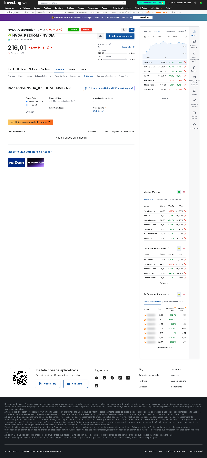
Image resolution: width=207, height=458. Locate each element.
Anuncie (175, 375)
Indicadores (75, 76)
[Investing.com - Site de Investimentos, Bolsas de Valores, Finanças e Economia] (16, 3)
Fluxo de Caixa (61, 76)
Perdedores (175, 199)
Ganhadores (162, 199)
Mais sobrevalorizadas (173, 302)
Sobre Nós (176, 369)
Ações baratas (175, 12)
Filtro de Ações (141, 8)
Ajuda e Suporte (178, 381)
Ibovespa (148, 62)
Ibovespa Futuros (151, 67)
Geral (11, 69)
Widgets (143, 386)
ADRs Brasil (82, 12)
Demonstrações (25, 76)
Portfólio (143, 381)
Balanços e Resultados (106, 76)
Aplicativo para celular (149, 375)
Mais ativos (148, 199)
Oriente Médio (124, 12)
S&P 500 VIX (149, 80)
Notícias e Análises (39, 69)
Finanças (11, 76)
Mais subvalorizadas (152, 302)
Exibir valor (126, 47)
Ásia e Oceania (137, 12)
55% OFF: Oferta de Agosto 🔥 (151, 3)
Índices (157, 31)
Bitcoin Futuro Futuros (153, 85)
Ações (9, 12)
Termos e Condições (153, 451)
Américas (104, 12)
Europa (113, 12)
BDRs (91, 12)
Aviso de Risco (196, 451)
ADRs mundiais (69, 12)
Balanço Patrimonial (43, 76)
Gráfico (21, 69)
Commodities (169, 31)
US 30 (146, 76)
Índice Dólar (149, 89)
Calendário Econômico (122, 8)
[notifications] (195, 2)
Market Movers (152, 192)
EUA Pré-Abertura (54, 12)
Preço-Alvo (123, 76)
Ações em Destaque (155, 248)
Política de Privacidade (175, 451)
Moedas (147, 31)
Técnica (71, 69)
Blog (141, 369)
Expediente (176, 386)
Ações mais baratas (155, 294)
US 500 (147, 71)
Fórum (83, 69)
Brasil (32, 12)
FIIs (97, 12)
